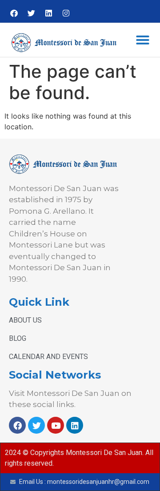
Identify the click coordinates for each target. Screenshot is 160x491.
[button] (142, 40)
